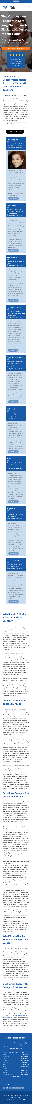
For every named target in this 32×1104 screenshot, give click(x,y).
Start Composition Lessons (16, 48)
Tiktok (19, 1088)
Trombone (17, 365)
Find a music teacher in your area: (16, 1052)
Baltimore (6, 1056)
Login (16, 1)
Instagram (22, 1088)
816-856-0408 (25, 1064)
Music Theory (15, 211)
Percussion (18, 464)
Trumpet (9, 213)
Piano (8, 145)
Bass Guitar (10, 209)
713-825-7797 (25, 1062)
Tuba (8, 367)
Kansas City (6, 1064)
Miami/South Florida (17, 147)
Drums (17, 143)
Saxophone (10, 365)
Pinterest (16, 1088)
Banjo (8, 311)
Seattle (5, 1072)
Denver (5, 1060)
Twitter (7, 1088)
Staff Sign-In (22, 1099)
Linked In (10, 1088)
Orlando (5, 1070)
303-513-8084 (25, 1060)
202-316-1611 (25, 1056)
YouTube (13, 1088)
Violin (17, 145)
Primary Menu (29, 6)
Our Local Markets (16, 1076)
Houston (5, 1062)
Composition (10, 143)
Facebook (4, 1088)
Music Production (20, 261)
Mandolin (14, 313)
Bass (12, 311)
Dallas (5, 1058)
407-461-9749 (25, 1070)
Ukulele (13, 145)
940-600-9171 (25, 1058)
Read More (13, 198)
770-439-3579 (25, 1054)
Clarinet (9, 361)
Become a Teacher (11, 1099)
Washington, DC (8, 1074)
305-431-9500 (25, 1066)
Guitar (21, 143)
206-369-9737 (25, 1072)
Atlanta (5, 1054)
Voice (21, 145)
